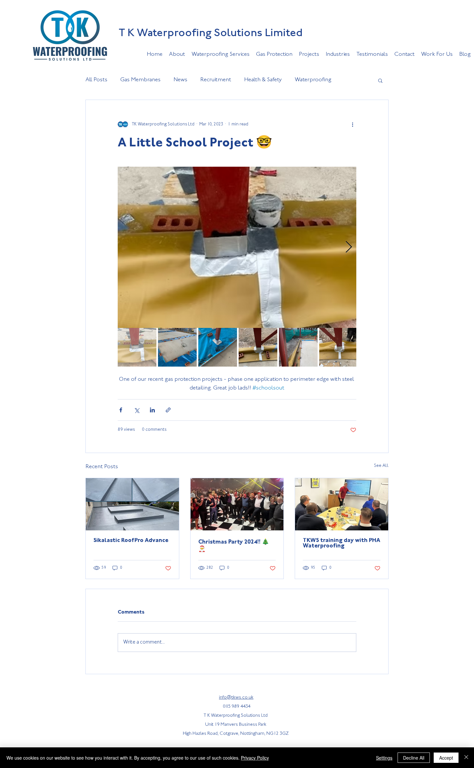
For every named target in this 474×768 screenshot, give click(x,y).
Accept (446, 757)
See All (381, 466)
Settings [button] (384, 757)
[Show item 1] (137, 347)
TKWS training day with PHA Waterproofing (341, 543)
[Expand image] (237, 247)
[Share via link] (168, 410)
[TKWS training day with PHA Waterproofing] (341, 504)
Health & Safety (263, 80)
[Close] (466, 758)
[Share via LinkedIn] (152, 410)
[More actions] (352, 124)
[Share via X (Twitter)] (136, 410)
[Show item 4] (258, 347)
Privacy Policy (255, 757)
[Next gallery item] (348, 247)
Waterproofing (313, 80)
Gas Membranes (140, 80)
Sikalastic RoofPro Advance (131, 540)
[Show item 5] (298, 347)
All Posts (96, 80)
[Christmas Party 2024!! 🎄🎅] (237, 504)
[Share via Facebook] (121, 410)
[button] (380, 80)
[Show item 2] (177, 347)
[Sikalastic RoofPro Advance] (132, 504)
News (180, 80)
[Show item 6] (338, 347)
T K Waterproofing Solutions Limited (211, 33)
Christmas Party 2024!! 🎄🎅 (233, 546)
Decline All (413, 757)
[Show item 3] (217, 347)
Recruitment (215, 80)
